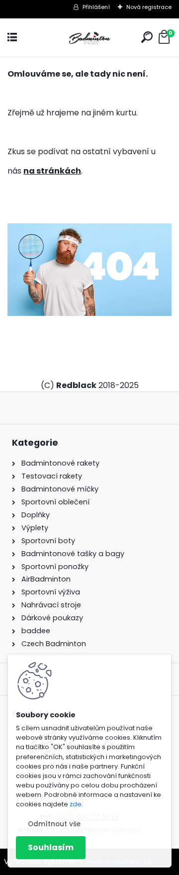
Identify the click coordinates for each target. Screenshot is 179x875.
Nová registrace (149, 7)
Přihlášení (96, 7)
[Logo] (89, 37)
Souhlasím (51, 847)
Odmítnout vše (54, 824)
